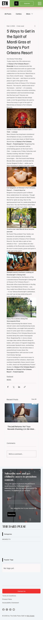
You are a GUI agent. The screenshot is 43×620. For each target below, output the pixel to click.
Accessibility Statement (10, 603)
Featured (10, 376)
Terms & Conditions (9, 596)
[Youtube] (14, 609)
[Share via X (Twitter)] (13, 387)
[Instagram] (10, 609)
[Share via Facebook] (8, 387)
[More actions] (34, 26)
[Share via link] (25, 387)
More (28, 14)
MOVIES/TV (6, 539)
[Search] (16, 3)
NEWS (9, 380)
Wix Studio (30, 616)
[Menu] (40, 3)
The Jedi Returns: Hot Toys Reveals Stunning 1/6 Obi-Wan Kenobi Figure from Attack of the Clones (20, 427)
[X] (7, 609)
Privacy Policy (7, 599)
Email (9, 498)
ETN (5, 3)
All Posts (8, 14)
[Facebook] (3, 609)
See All (34, 399)
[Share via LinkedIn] (19, 387)
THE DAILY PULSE (14, 526)
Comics (19, 14)
